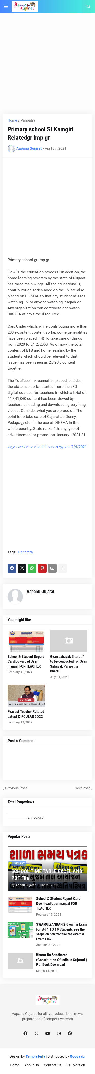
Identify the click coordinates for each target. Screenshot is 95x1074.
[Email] (52, 568)
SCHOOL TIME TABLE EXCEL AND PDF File (46, 874)
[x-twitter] (36, 1033)
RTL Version (75, 1065)
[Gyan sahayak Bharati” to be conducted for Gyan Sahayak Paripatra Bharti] (69, 641)
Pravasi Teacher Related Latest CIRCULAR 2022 (26, 714)
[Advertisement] (47, 66)
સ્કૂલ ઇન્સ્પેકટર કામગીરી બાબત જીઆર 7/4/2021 (47, 447)
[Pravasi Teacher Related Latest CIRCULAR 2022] (26, 696)
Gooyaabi (77, 1056)
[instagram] (58, 1033)
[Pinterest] (42, 568)
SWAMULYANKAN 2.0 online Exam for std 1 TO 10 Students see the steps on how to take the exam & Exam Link (61, 931)
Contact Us (52, 1065)
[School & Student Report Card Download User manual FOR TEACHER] (26, 641)
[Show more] (62, 568)
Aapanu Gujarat (40, 591)
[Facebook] (12, 568)
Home (12, 120)
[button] (6, 6)
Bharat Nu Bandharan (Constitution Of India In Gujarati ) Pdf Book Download (61, 960)
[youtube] (47, 1033)
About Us (31, 1065)
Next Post (82, 788)
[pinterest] (70, 1033)
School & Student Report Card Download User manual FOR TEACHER (26, 661)
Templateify (35, 1056)
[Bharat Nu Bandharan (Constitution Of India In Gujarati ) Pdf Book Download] (20, 961)
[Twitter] (22, 568)
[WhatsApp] (32, 568)
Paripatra (28, 120)
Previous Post (16, 788)
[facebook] (25, 1033)
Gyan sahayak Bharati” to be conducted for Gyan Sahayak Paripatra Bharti (68, 664)
